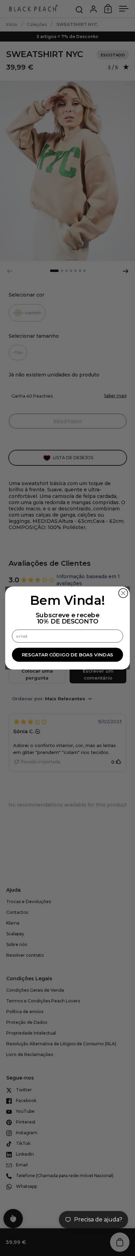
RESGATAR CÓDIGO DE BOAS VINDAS (68, 655)
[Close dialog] (123, 593)
